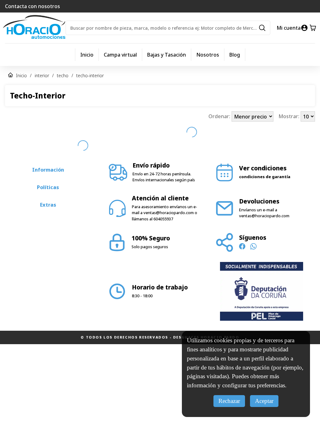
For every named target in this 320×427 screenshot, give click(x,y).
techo (62, 75)
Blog (234, 54)
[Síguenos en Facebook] (242, 247)
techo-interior (90, 75)
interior (42, 75)
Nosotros (207, 54)
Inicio (86, 54)
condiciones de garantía (264, 176)
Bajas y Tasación (166, 54)
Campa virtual (120, 54)
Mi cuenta (289, 27)
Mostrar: (289, 116)
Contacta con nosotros (32, 6)
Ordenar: (220, 116)
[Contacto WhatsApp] (253, 247)
